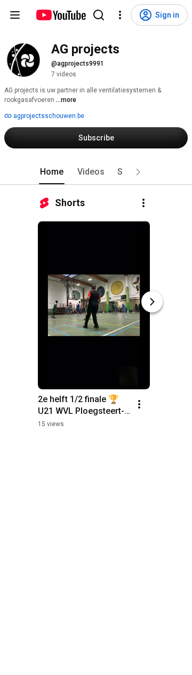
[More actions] (143, 203)
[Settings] (120, 15)
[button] (138, 172)
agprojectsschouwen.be (48, 116)
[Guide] (15, 15)
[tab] (52, 172)
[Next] (152, 301)
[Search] (98, 15)
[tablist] (96, 172)
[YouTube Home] (60, 15)
